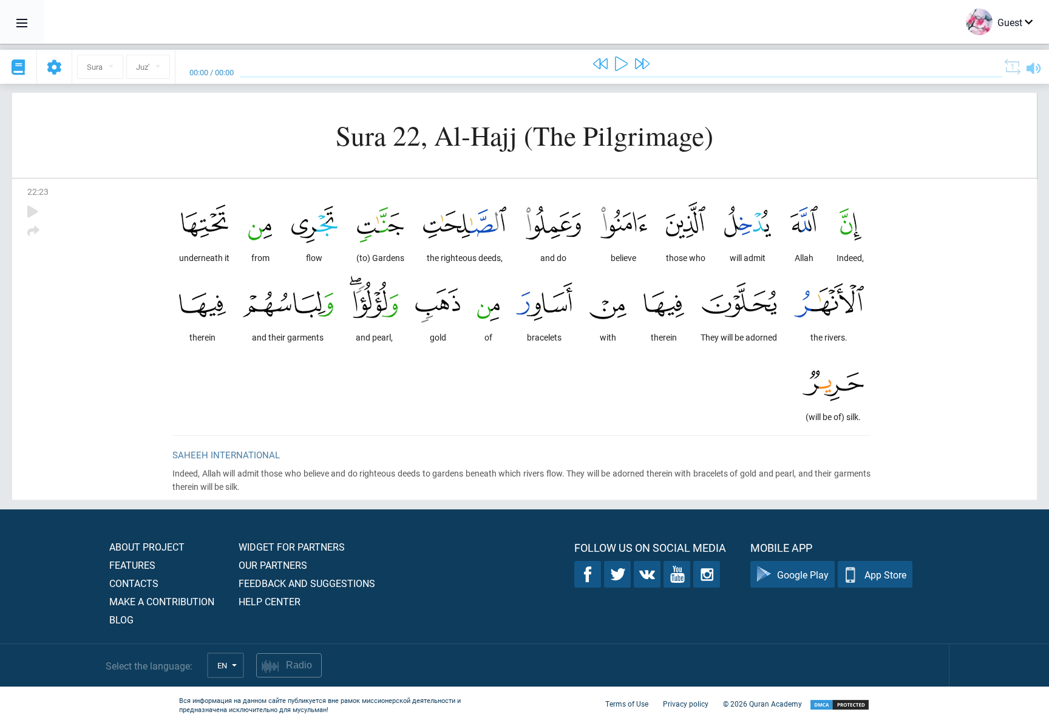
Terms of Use (626, 703)
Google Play (803, 574)
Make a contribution (161, 601)
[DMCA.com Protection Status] (839, 705)
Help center (269, 601)
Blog (121, 619)
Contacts (133, 583)
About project (147, 546)
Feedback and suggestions (307, 583)
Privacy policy (685, 703)
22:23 (38, 191)
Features (132, 564)
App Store (885, 574)
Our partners (273, 564)
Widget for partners (292, 546)
